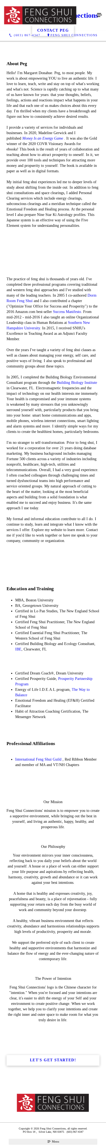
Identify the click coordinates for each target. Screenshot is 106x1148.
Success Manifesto (67, 312)
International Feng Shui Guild (38, 759)
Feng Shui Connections (74, 35)
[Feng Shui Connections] (47, 15)
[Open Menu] (99, 15)
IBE (18, 649)
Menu (55, 1141)
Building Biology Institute (77, 383)
